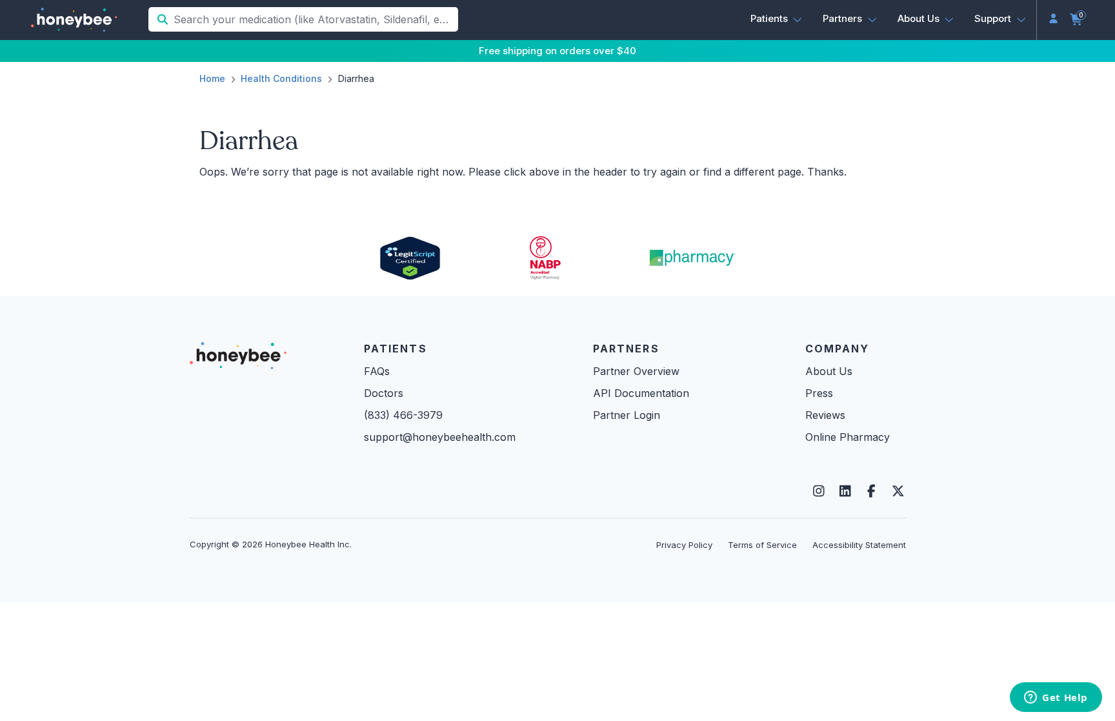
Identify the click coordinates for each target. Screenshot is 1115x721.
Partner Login (626, 415)
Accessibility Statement (859, 545)
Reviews (825, 415)
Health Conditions (281, 78)
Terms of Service (762, 545)
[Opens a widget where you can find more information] (1056, 698)
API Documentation (641, 393)
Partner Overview (636, 371)
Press (819, 393)
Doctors (383, 393)
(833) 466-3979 (403, 415)
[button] (776, 18)
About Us (828, 371)
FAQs (377, 371)
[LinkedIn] (845, 491)
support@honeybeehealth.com (440, 437)
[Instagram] (818, 491)
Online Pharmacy (847, 437)
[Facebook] (871, 491)
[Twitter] (898, 491)
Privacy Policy (684, 545)
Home (212, 78)
